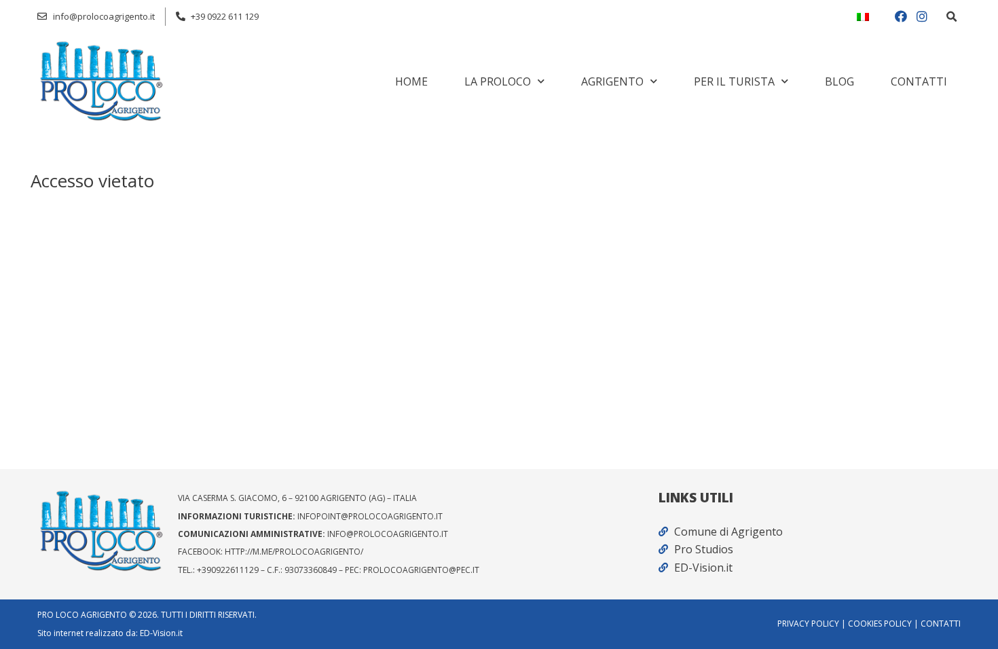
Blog (839, 81)
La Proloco (497, 81)
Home (411, 81)
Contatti (919, 81)
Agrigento (612, 81)
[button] (951, 16)
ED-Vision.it (161, 633)
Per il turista (734, 81)
